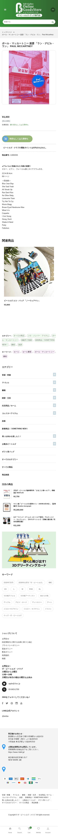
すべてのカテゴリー (10, 459)
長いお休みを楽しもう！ (11, 436)
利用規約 (5, 655)
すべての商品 (7, 467)
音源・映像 (6, 375)
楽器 (4, 421)
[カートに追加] (6, 314)
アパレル (5, 383)
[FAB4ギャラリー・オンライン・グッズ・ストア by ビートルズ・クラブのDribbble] (12, 703)
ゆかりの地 (44, 596)
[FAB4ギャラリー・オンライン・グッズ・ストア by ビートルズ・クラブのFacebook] (2, 703)
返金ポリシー (7, 649)
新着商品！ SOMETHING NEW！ (15, 429)
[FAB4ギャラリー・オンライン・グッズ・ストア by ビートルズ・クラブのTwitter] (7, 703)
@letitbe (5, 716)
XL (40, 589)
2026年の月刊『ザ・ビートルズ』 (31, 582)
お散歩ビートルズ (9, 444)
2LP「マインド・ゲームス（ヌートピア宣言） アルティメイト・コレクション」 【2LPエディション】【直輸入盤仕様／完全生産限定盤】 (34, 519)
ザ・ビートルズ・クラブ (26, 815)
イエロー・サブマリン (32, 609)
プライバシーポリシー (11, 645)
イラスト (48, 609)
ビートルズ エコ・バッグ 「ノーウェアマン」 (22, 301)
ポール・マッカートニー (44, 352)
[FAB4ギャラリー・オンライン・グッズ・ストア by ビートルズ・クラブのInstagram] (17, 703)
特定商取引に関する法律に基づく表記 (17, 642)
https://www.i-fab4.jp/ (16, 752)
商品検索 (5, 475)
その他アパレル (9, 596)
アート (49, 602)
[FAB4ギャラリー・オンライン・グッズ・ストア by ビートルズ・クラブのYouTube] (21, 703)
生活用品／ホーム (9, 406)
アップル (7, 602)
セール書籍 (27, 352)
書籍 (4, 390)
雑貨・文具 (6, 398)
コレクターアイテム (10, 413)
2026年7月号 (8, 582)
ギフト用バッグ (8, 452)
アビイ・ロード (21, 602)
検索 (4, 659)
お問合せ (5, 639)
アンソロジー (37, 602)
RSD (31, 589)
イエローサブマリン (11, 609)
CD (5, 589)
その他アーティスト (27, 596)
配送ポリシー (7, 652)
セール (16, 352)
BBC (50, 582)
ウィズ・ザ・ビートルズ (13, 615)
